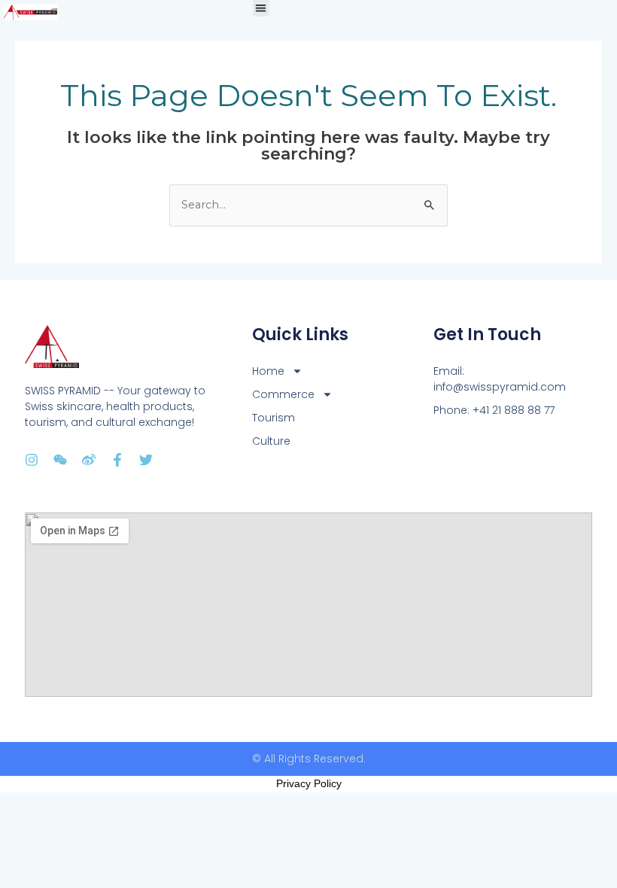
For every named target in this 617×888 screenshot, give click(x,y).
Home (268, 371)
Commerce (283, 394)
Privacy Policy (309, 783)
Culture (271, 441)
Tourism (273, 417)
